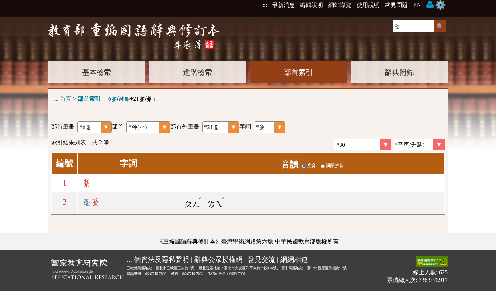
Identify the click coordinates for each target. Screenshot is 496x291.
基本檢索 (96, 72)
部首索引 (298, 72)
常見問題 (396, 5)
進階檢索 (197, 72)
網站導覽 (339, 5)
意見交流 (261, 259)
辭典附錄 (399, 72)
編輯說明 (311, 5)
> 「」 (106, 99)
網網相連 (294, 259)
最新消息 (283, 5)
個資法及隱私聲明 (161, 259)
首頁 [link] (66, 99)
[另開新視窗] (87, 270)
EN (417, 5)
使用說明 (368, 5)
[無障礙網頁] (432, 262)
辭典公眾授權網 (218, 259)
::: (265, 5)
